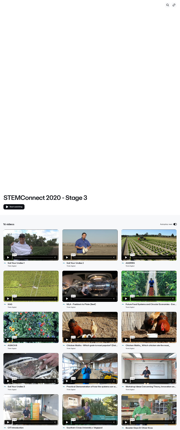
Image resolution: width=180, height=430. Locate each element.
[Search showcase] (167, 5)
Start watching (15, 206)
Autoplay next (166, 224)
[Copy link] (174, 5)
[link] (31, 248)
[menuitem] (168, 190)
